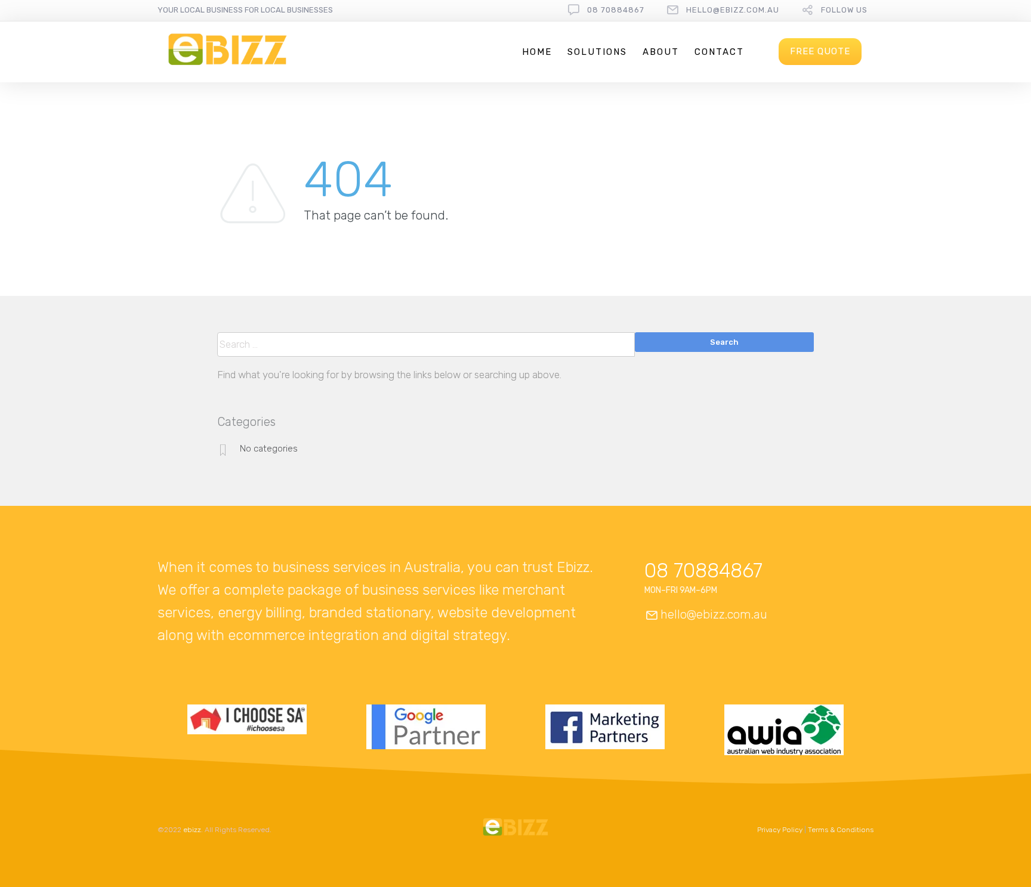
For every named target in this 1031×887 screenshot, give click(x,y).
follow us (844, 9)
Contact (719, 52)
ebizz (192, 830)
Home (537, 52)
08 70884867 (615, 9)
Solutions (597, 52)
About (661, 52)
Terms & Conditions (840, 830)
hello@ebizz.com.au (732, 9)
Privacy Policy (779, 830)
